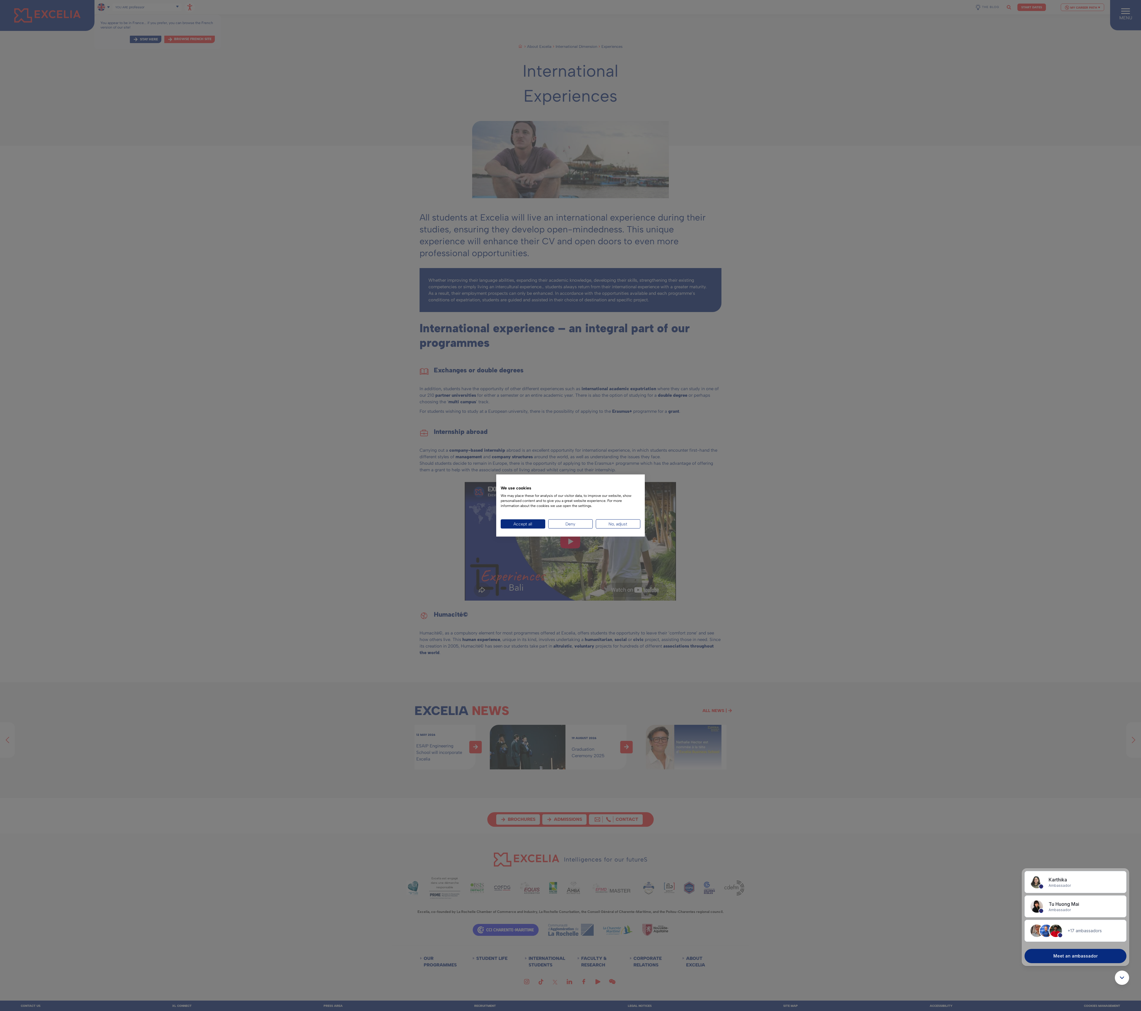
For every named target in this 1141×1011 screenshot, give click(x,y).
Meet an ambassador (1075, 955)
